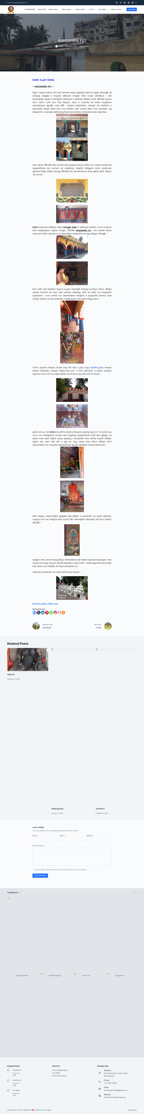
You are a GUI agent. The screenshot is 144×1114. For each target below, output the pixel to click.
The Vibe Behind (29, 9)
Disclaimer (133, 1110)
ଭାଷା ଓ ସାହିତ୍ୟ (102, 9)
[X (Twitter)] (132, 2)
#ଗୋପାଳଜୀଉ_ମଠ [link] (83, 230)
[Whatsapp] (51, 612)
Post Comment (40, 875)
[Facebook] (116, 2)
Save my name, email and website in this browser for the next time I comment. (61, 869)
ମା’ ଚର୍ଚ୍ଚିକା (16, 1090)
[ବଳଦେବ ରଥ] (77, 975)
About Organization (60, 1070)
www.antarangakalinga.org (114, 1097)
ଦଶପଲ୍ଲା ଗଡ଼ (17, 1080)
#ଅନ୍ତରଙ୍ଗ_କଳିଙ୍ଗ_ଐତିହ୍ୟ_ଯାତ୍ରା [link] (45, 604)
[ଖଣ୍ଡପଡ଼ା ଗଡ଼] (8, 1070)
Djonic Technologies (44, 1110)
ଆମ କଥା (91, 9)
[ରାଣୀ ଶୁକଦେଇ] (110, 975)
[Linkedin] (43, 612)
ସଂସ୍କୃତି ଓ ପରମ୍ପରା (116, 9)
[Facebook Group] (120, 2)
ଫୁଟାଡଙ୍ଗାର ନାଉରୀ (22, 975)
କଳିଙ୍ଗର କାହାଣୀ (52, 9)
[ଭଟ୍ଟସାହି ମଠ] (116, 726)
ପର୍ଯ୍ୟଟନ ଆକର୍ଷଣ (80, 9)
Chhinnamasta (57, 809)
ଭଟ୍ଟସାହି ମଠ (100, 809)
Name (35, 836)
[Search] (136, 2)
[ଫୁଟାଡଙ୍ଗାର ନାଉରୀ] (10, 975)
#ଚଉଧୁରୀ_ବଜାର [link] (70, 227)
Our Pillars (56, 1073)
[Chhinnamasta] (72, 726)
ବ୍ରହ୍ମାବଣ (11, 674)
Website (90, 836)
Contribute (131, 9)
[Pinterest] (47, 612)
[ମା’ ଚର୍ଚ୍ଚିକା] (8, 1090)
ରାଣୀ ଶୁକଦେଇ (119, 975)
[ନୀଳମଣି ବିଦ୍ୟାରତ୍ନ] (43, 975)
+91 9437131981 (110, 1083)
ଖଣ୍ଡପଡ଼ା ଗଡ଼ (17, 1070)
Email (62, 836)
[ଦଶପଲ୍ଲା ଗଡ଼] (8, 1080)
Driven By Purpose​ (59, 1076)
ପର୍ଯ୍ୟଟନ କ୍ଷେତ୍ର (84, 46)
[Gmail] (59, 612)
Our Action (42, 9)
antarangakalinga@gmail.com (115, 1090)
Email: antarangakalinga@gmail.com (17, 2)
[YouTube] (128, 2)
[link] (35, 227)
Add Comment (38, 846)
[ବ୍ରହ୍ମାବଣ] (27, 659)
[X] (38, 612)
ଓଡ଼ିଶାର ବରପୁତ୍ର (66, 9)
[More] (63, 612)
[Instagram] (124, 2)
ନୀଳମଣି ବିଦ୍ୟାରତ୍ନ (55, 975)
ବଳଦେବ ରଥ (86, 975)
